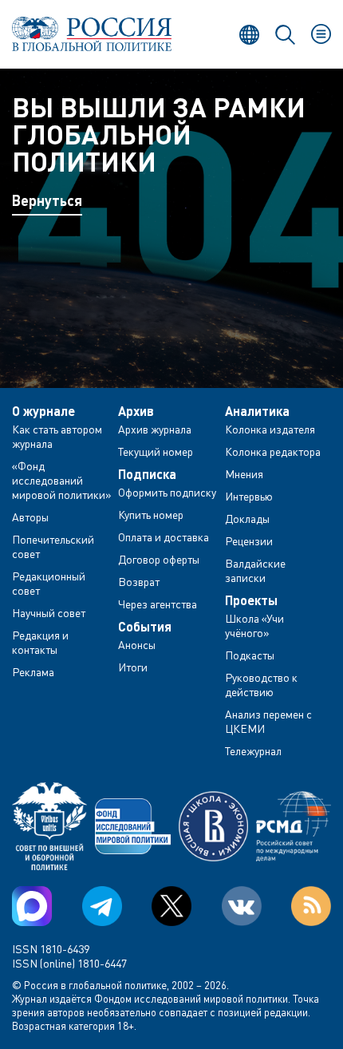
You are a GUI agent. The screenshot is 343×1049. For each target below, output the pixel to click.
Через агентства (157, 604)
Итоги (133, 667)
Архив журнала (154, 429)
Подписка (147, 474)
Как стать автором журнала (57, 436)
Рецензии (249, 541)
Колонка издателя (270, 429)
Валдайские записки (255, 570)
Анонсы (137, 644)
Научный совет (48, 613)
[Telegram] (102, 906)
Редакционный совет (48, 583)
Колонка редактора (273, 451)
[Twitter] (171, 906)
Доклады (247, 518)
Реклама (33, 672)
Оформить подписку (167, 492)
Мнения (244, 474)
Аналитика (257, 411)
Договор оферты (158, 559)
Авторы (30, 517)
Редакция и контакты (40, 642)
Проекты (251, 600)
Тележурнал (253, 751)
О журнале (43, 411)
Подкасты (249, 655)
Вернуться (47, 200)
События (145, 627)
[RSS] (311, 906)
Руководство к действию (261, 685)
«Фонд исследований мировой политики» (62, 480)
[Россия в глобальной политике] (92, 34)
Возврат (139, 581)
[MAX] (32, 906)
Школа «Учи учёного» (254, 625)
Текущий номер (155, 451)
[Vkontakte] (242, 906)
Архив (136, 411)
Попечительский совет (53, 546)
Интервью (249, 496)
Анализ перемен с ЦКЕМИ (268, 721)
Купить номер (150, 514)
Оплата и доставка (163, 537)
